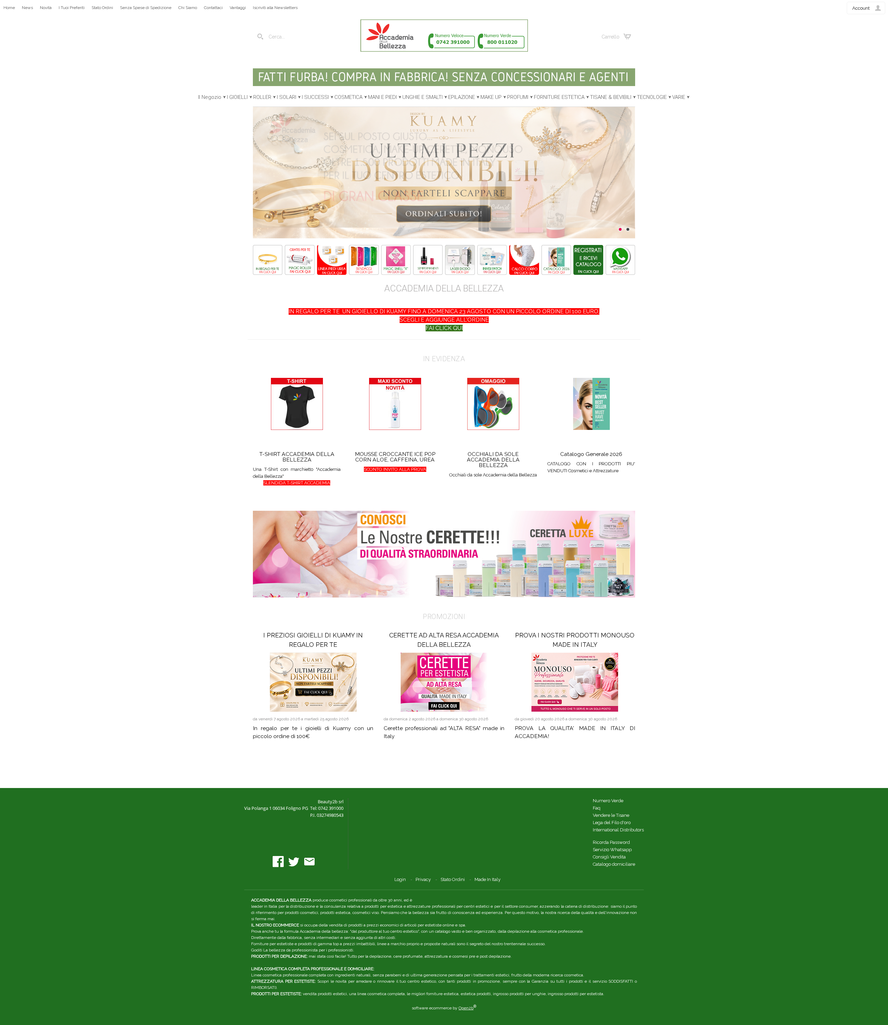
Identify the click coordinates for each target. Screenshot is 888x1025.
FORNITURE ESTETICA (559, 97)
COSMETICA (348, 97)
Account (861, 8)
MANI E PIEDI (382, 97)
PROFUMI (517, 97)
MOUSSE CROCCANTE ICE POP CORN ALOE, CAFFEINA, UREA (395, 457)
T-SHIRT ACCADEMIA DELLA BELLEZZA (296, 457)
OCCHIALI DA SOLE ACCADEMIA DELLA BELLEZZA (493, 459)
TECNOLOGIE (652, 97)
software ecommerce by (444, 1008)
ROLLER (262, 97)
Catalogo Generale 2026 (591, 454)
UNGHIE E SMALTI (422, 97)
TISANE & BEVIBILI (610, 97)
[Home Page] (444, 50)
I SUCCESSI (315, 97)
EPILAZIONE (461, 97)
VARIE (678, 97)
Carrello (610, 37)
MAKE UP (491, 97)
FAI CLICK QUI (444, 328)
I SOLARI (286, 97)
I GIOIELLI (237, 97)
